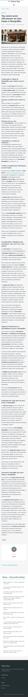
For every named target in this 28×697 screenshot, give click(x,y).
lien (17, 161)
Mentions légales (5, 685)
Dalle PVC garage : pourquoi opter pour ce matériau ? (12, 608)
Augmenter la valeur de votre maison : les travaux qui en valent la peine (12, 651)
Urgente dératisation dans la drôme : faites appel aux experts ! (12, 632)
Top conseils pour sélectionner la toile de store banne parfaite (13, 587)
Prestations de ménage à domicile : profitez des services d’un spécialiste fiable (13, 642)
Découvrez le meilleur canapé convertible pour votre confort (13, 637)
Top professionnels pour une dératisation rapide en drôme (14, 646)
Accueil (3, 8)
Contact (3, 688)
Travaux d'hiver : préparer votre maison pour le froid (13, 618)
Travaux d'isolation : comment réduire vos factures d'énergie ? (12, 627)
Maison (7, 8)
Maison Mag (14, 1)
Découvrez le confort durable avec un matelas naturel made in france (13, 613)
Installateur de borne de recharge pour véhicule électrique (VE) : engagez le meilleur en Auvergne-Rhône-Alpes (13, 598)
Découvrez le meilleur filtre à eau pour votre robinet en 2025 (13, 603)
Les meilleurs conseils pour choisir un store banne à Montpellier (13, 592)
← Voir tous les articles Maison (9, 565)
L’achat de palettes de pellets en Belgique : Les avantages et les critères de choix (13, 622)
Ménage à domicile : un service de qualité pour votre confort (13, 583)
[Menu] (14, 5)
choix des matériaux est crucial (15, 172)
